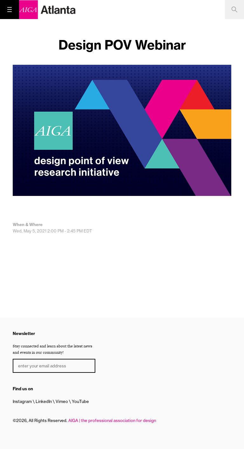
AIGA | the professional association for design (112, 420)
